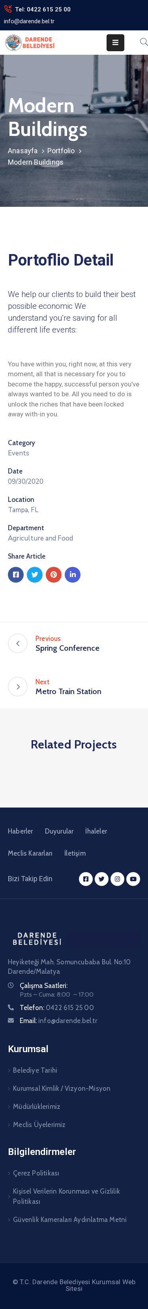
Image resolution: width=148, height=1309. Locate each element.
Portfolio (61, 151)
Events (18, 453)
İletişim (75, 853)
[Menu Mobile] (115, 42)
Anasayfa (23, 151)
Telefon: (57, 1008)
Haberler (20, 831)
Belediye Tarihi (35, 1070)
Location (21, 499)
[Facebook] (16, 575)
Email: (58, 1021)
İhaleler (96, 831)
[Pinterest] (54, 575)
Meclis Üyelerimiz (39, 1125)
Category (21, 443)
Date (15, 471)
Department (26, 528)
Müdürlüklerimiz (36, 1106)
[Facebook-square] (86, 879)
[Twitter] (35, 575)
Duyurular (59, 831)
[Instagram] (117, 879)
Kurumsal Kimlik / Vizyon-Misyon (62, 1088)
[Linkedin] (73, 575)
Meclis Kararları (30, 853)
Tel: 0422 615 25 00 (43, 9)
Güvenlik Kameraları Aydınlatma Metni (70, 1220)
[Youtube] (133, 879)
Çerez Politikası (36, 1173)
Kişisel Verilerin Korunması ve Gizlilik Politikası (66, 1196)
